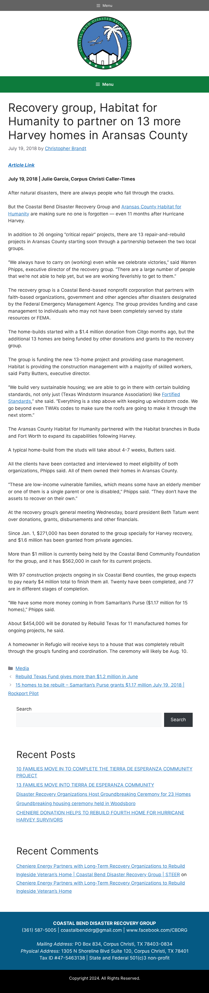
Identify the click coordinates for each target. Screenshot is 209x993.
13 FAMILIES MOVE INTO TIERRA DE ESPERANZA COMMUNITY (85, 785)
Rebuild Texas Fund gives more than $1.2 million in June (77, 676)
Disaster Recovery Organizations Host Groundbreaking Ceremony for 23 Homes (103, 794)
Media (22, 668)
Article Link (21, 165)
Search (24, 709)
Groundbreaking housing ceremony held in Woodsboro (76, 803)
